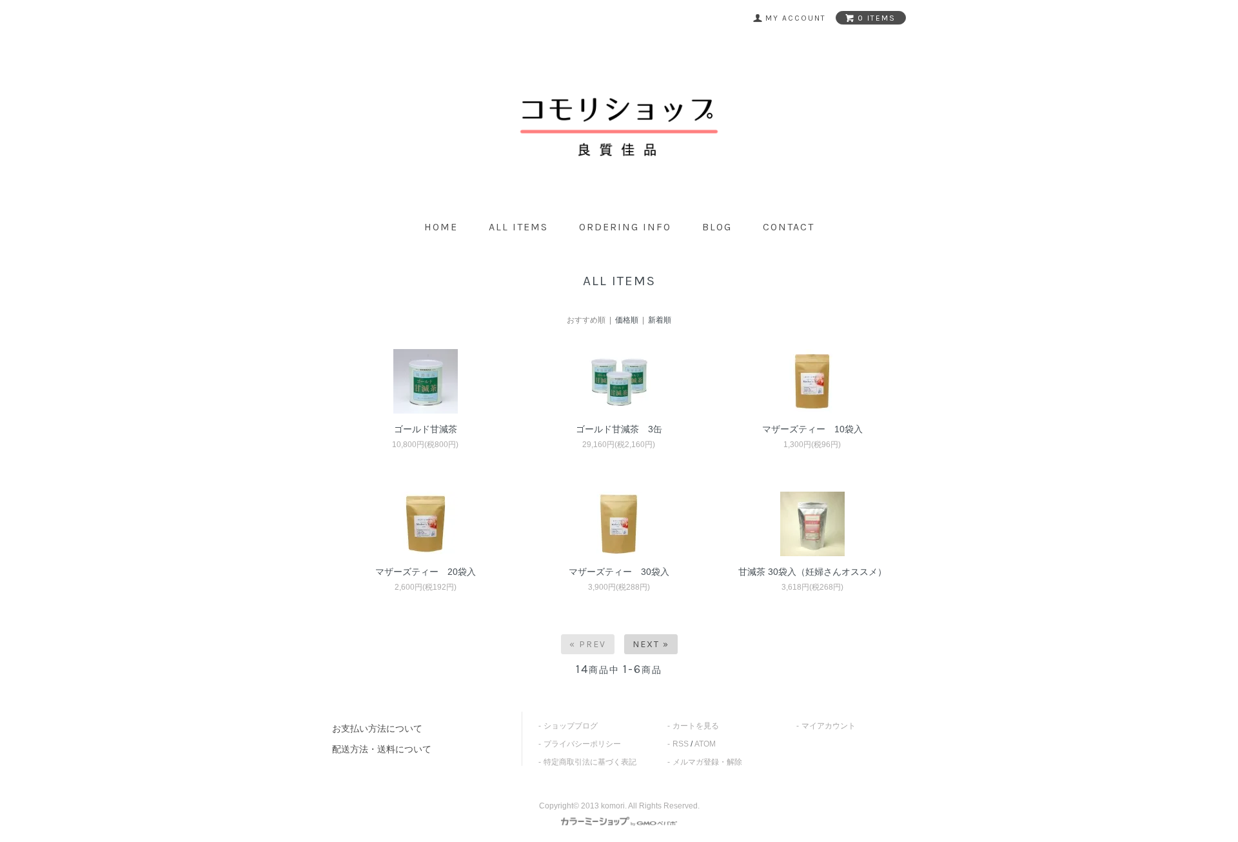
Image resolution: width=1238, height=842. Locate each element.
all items (518, 227)
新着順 (659, 320)
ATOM (705, 743)
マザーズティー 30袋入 (619, 571)
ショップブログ (571, 725)
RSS (681, 743)
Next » (651, 644)
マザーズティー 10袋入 (812, 429)
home (441, 227)
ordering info (625, 227)
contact (788, 227)
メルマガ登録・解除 (707, 762)
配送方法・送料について (381, 749)
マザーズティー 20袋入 (425, 571)
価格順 (626, 320)
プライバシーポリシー (582, 743)
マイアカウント (828, 725)
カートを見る (696, 725)
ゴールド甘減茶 (425, 429)
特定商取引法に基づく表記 (590, 762)
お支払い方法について (377, 728)
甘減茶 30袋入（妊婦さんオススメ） (812, 571)
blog (717, 227)
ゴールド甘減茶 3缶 (619, 429)
